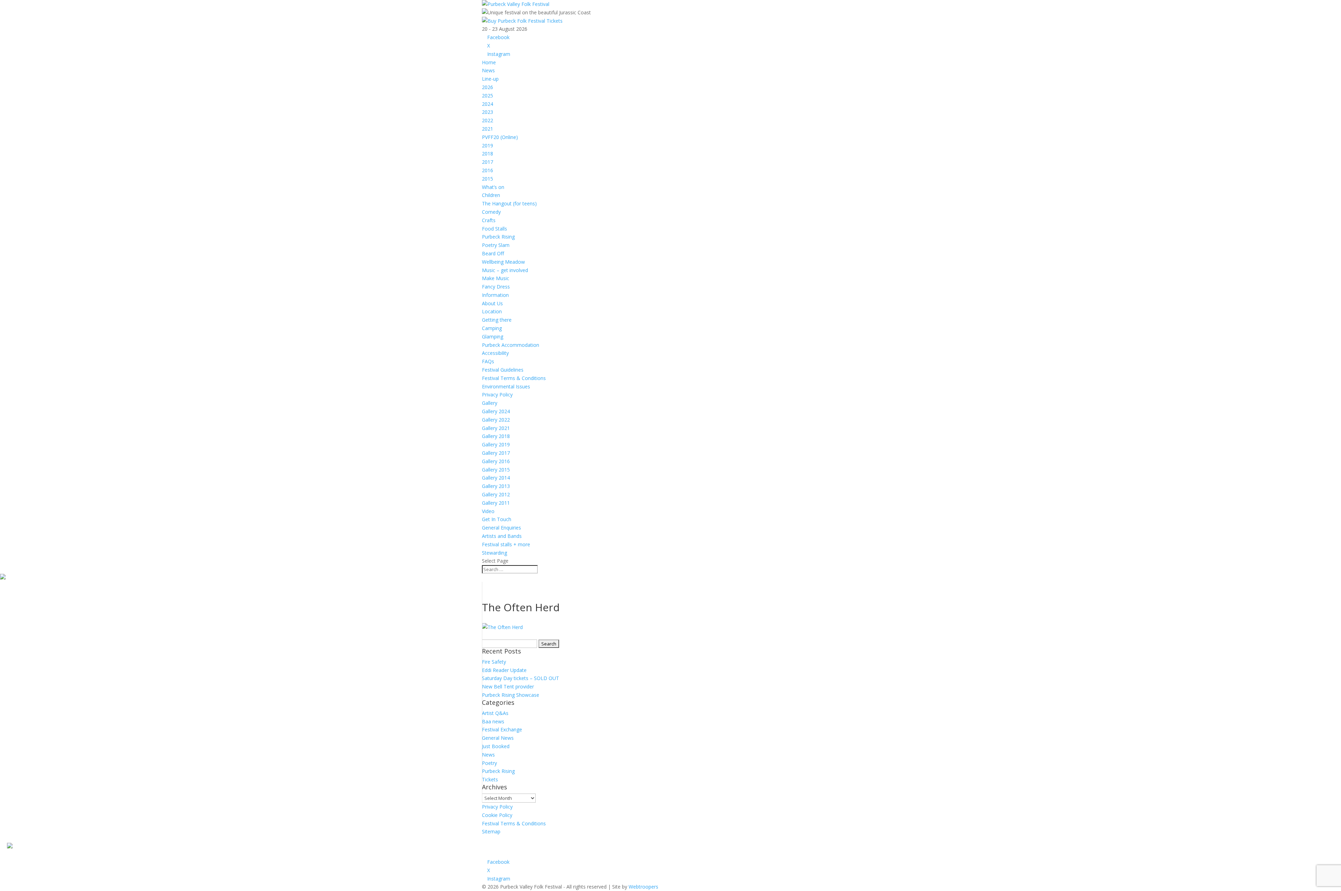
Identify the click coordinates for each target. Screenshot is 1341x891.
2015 (487, 178)
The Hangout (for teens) (509, 203)
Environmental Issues (506, 386)
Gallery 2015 (496, 469)
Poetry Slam (496, 245)
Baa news (493, 721)
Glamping (492, 336)
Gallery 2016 (496, 461)
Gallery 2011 (496, 502)
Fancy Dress (496, 286)
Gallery (489, 403)
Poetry (489, 763)
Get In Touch (496, 519)
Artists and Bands (502, 536)
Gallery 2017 (496, 453)
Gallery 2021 (496, 428)
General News (498, 738)
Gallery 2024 (496, 411)
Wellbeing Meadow (503, 261)
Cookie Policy (497, 815)
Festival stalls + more (506, 544)
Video (488, 511)
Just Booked (496, 746)
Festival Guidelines (502, 369)
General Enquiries (501, 527)
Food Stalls (494, 228)
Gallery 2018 (496, 436)
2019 (487, 145)
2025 (487, 95)
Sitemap (491, 831)
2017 (487, 162)
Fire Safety (494, 661)
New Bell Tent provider (508, 686)
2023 (487, 112)
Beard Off (493, 253)
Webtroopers (643, 886)
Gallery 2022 (496, 419)
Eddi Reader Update (504, 670)
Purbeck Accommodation (510, 345)
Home (489, 62)
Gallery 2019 (496, 444)
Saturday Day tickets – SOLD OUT (520, 678)
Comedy (491, 212)
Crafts (489, 220)
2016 (487, 170)
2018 (487, 153)
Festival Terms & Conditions (514, 378)
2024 (487, 104)
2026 (487, 87)
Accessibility (495, 353)
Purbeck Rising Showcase (510, 695)
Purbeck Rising (498, 236)
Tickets (490, 779)
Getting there (497, 319)
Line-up (490, 78)
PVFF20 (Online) (500, 137)
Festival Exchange (502, 729)
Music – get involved (505, 270)
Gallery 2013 (496, 486)
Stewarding (494, 552)
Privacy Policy (497, 394)
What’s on (493, 187)
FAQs (488, 361)
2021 (487, 128)
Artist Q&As (495, 713)
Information (495, 295)
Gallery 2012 (496, 494)
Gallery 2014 (496, 477)
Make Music (495, 278)
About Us (492, 303)
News (488, 70)
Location (492, 311)
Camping (492, 328)
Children (491, 195)
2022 (487, 120)
